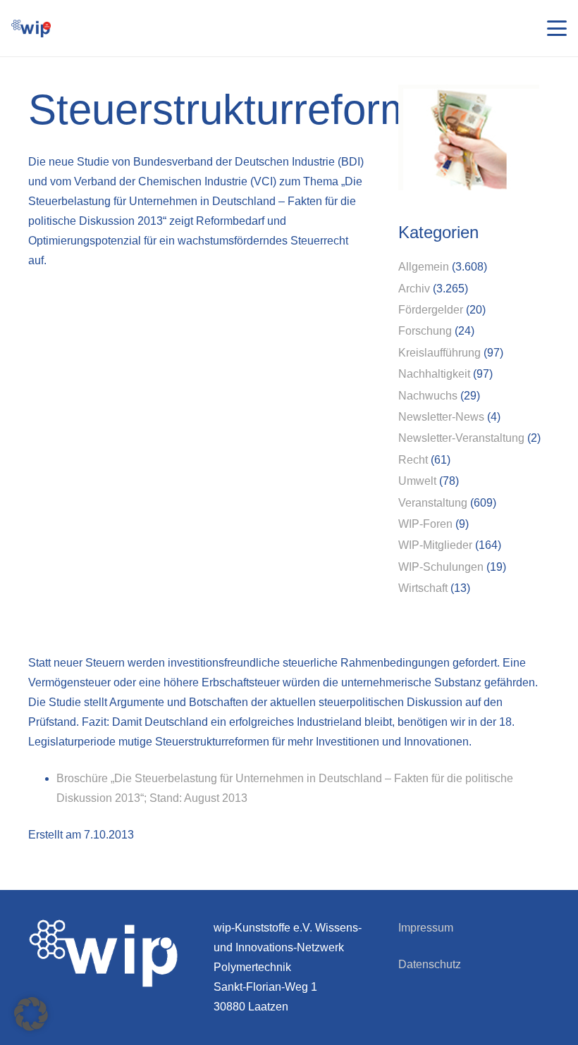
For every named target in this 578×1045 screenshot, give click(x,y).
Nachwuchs (427, 396)
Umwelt (417, 481)
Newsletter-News (441, 417)
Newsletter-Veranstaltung (461, 438)
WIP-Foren (425, 524)
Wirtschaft (423, 588)
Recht (413, 460)
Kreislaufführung (439, 353)
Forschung (425, 331)
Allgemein (423, 267)
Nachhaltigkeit (434, 374)
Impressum (425, 928)
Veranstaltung (432, 503)
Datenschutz (429, 964)
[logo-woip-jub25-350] (31, 28)
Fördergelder (430, 310)
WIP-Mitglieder (435, 545)
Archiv (414, 289)
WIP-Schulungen (441, 567)
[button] (557, 28)
